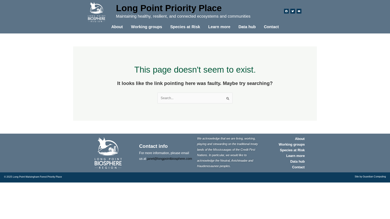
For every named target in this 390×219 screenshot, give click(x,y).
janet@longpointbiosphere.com (169, 158)
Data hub (247, 27)
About (117, 27)
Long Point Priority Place (169, 8)
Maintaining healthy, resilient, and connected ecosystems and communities (183, 16)
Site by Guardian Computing (370, 176)
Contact (271, 27)
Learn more (219, 27)
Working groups (146, 27)
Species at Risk (185, 27)
